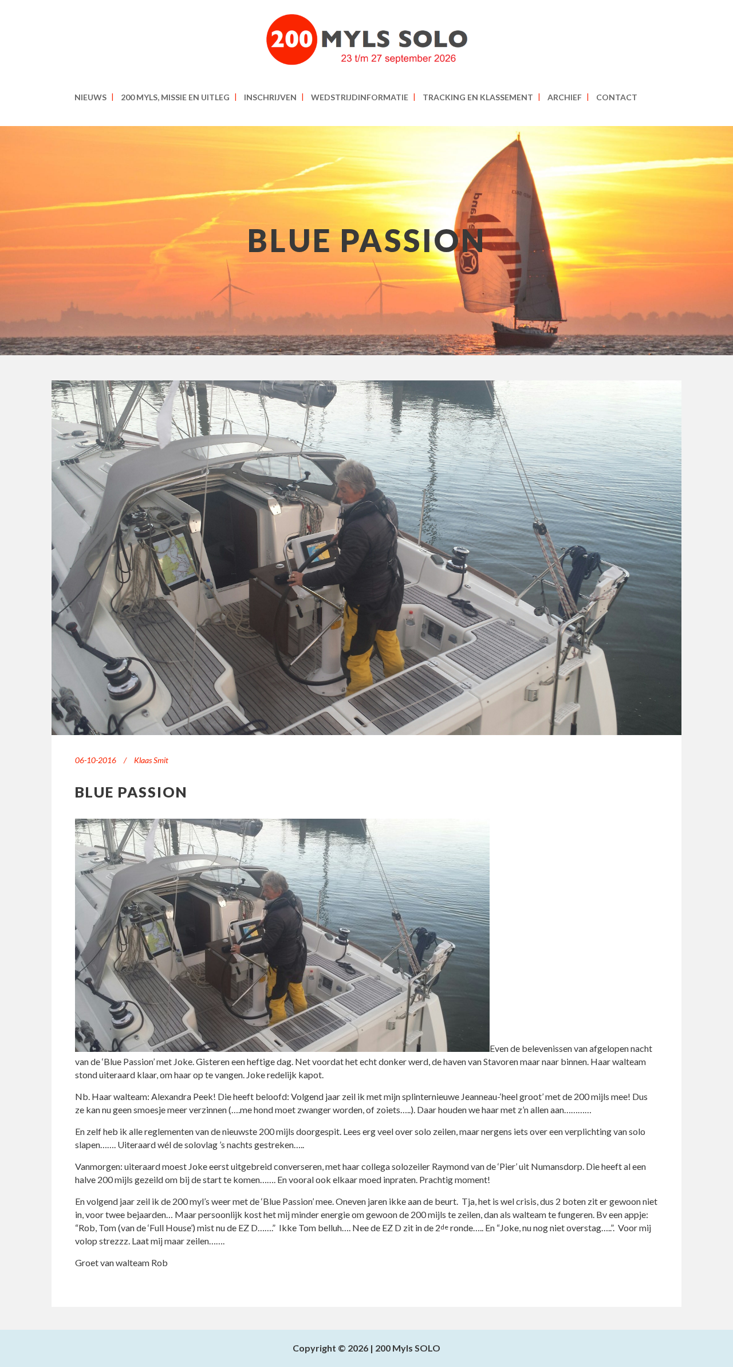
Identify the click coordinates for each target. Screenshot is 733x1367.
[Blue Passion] (366, 557)
